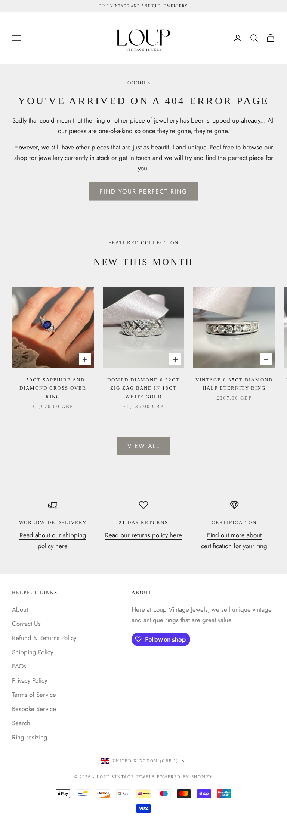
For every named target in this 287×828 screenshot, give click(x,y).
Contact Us (26, 623)
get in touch (135, 157)
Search (21, 723)
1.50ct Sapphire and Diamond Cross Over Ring (52, 388)
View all (143, 446)
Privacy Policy (29, 680)
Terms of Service (34, 694)
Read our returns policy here (143, 535)
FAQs (19, 666)
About (20, 609)
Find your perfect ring (144, 191)
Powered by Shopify (185, 777)
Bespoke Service (34, 708)
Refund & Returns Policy (44, 637)
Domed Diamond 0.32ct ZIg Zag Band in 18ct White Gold (143, 388)
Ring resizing (29, 737)
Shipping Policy (32, 652)
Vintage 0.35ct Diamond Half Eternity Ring (234, 384)
